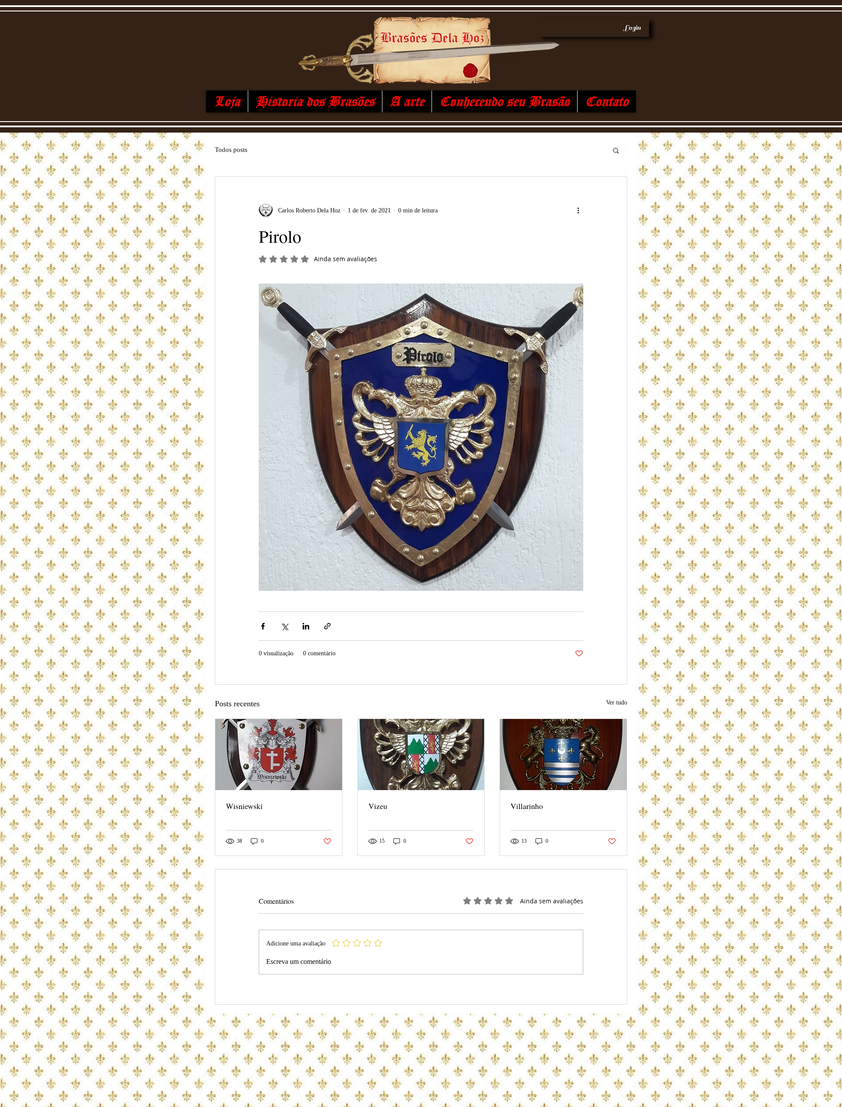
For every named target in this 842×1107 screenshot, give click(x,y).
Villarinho (526, 806)
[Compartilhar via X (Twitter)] (284, 626)
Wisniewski (244, 806)
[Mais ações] (578, 210)
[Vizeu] (421, 754)
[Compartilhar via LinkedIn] (306, 626)
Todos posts (231, 149)
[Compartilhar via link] (327, 626)
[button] (616, 150)
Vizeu (377, 806)
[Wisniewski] (278, 754)
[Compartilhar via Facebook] (263, 626)
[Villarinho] (563, 754)
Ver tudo (616, 702)
